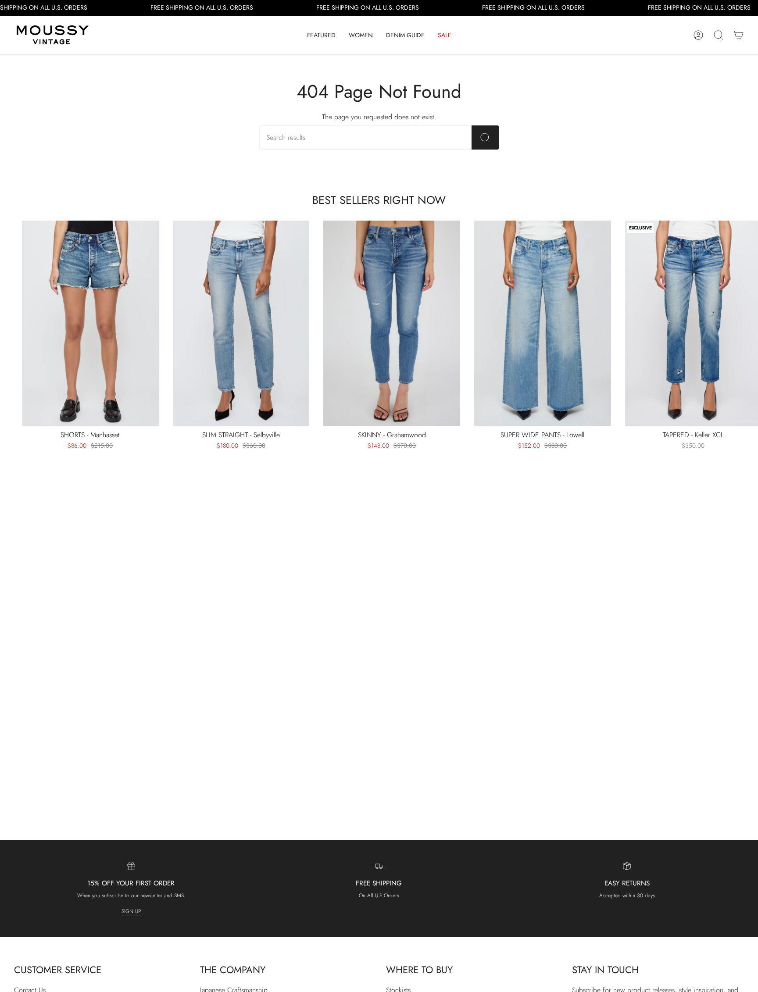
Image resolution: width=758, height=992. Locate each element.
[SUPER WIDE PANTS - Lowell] (542, 323)
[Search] (485, 137)
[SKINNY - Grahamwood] (391, 323)
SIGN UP (131, 911)
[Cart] (739, 35)
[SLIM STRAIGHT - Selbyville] (241, 323)
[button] (321, 35)
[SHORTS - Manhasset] (90, 323)
